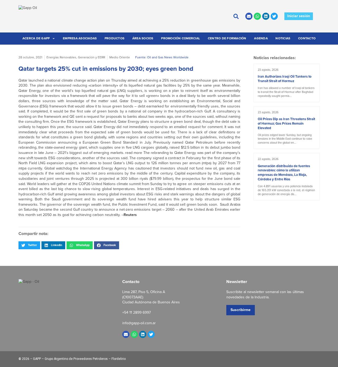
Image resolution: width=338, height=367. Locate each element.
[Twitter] (274, 16)
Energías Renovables (61, 57)
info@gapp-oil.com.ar (139, 323)
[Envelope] (248, 16)
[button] (29, 245)
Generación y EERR (91, 57)
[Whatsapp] (257, 16)
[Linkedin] (265, 16)
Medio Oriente (119, 57)
